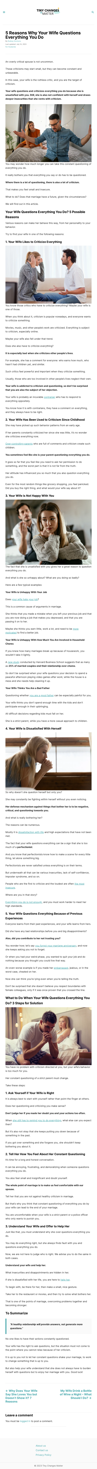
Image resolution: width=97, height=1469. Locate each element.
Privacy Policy (43, 1454)
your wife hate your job (25, 599)
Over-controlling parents (19, 443)
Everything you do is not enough (23, 902)
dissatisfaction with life (31, 832)
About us (41, 1445)
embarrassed (61, 967)
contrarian (49, 397)
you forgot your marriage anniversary (55, 945)
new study (13, 662)
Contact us (42, 1450)
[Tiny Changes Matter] (48, 12)
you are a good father (42, 695)
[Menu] (4, 12)
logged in (25, 1421)
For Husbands (10, 47)
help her (65, 1279)
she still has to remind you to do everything (37, 1120)
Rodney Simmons (14, 41)
